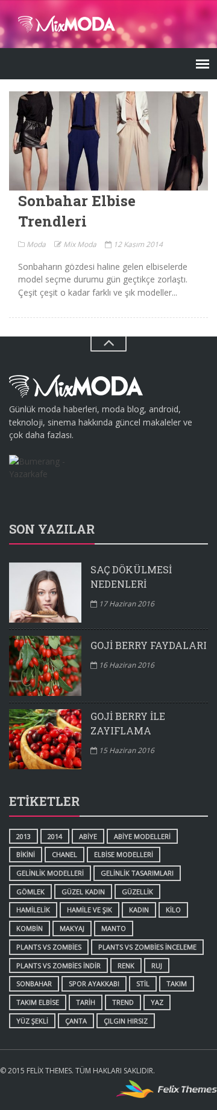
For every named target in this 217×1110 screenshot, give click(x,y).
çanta (76, 1020)
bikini (25, 854)
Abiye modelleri (142, 836)
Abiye (88, 836)
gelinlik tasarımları (137, 872)
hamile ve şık (89, 909)
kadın (139, 909)
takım (176, 983)
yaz (157, 1002)
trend (123, 1002)
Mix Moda (78, 244)
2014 (55, 836)
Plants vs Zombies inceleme (147, 946)
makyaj (72, 928)
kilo (173, 909)
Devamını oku (108, 141)
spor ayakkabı (94, 983)
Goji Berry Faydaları (148, 645)
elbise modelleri (123, 854)
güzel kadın (83, 891)
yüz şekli (32, 1020)
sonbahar (34, 983)
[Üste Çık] (108, 344)
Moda (35, 244)
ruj (156, 965)
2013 (23, 836)
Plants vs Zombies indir (58, 965)
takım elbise (37, 1002)
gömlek (30, 891)
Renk (126, 965)
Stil (142, 983)
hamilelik (33, 909)
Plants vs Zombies (48, 946)
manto (113, 928)
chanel (64, 854)
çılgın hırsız (126, 1020)
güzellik (137, 891)
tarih (85, 1002)
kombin (29, 928)
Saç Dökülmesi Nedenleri (131, 576)
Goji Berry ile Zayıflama (127, 723)
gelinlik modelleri (50, 872)
